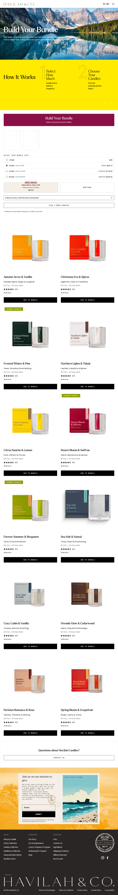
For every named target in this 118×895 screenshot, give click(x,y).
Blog (30, 855)
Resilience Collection (12, 851)
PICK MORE (59, 205)
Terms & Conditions (66, 890)
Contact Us (59, 758)
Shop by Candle (10, 839)
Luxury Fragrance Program (39, 847)
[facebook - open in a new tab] (108, 858)
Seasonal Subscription (13, 855)
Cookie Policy (96, 890)
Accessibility (109, 890)
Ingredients (57, 847)
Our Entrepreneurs (36, 843)
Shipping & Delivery (61, 851)
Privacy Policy (82, 890)
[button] (106, 4)
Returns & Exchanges (47, 890)
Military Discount (60, 855)
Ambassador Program (37, 851)
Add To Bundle (30, 300)
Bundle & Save (9, 859)
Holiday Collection (11, 847)
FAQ (55, 839)
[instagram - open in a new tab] (103, 858)
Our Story (32, 839)
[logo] (19, 4)
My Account (58, 859)
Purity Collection (10, 843)
